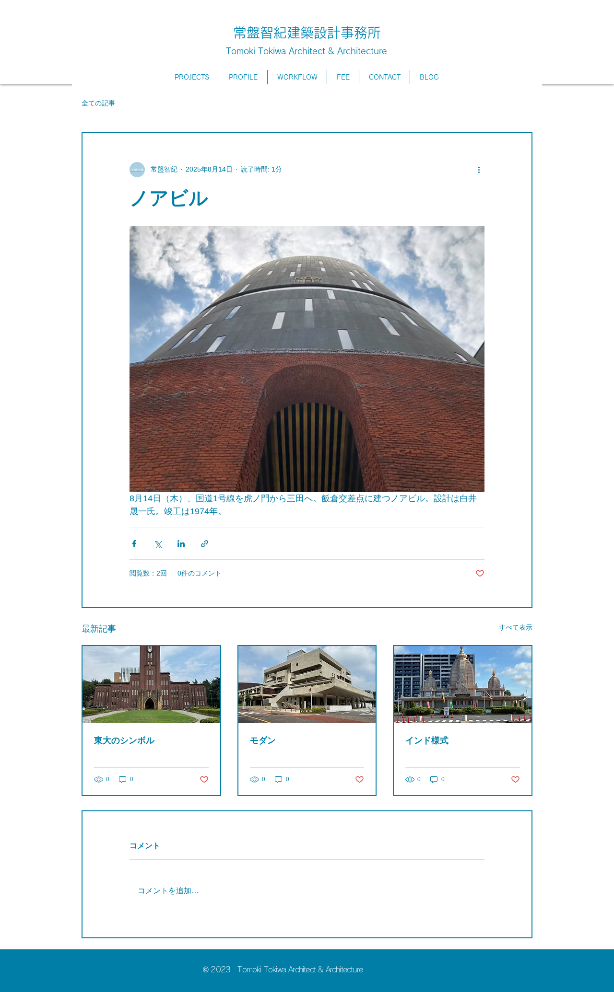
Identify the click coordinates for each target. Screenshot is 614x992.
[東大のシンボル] (151, 684)
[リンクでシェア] (204, 543)
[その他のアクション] (478, 169)
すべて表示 (515, 627)
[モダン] (307, 684)
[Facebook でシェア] (134, 543)
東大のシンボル (124, 740)
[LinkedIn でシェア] (181, 543)
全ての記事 (98, 103)
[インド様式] (462, 684)
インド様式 (427, 740)
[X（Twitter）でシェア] (157, 543)
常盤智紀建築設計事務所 (307, 32)
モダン (263, 740)
